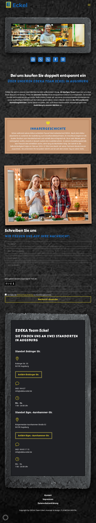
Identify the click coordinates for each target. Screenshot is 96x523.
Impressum (48, 499)
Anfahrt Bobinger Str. (28, 374)
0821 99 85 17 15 (22, 449)
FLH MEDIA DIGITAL (69, 510)
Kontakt (48, 495)
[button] (5, 517)
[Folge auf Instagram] (63, 59)
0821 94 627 (20, 388)
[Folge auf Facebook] (55, 59)
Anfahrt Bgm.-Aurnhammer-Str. (33, 435)
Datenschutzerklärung (25, 295)
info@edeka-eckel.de (23, 391)
